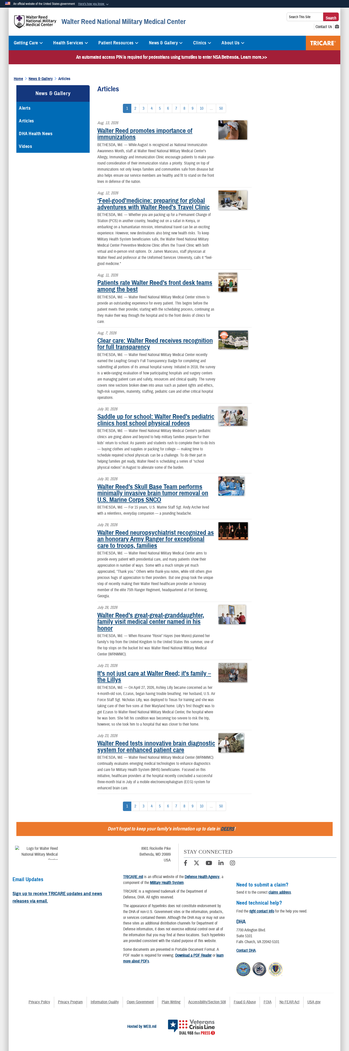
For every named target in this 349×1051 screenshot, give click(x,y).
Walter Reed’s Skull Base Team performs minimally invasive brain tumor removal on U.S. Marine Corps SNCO (152, 493)
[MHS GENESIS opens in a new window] (337, 26)
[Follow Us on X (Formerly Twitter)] (196, 863)
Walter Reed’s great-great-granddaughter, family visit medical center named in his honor (150, 621)
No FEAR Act (289, 1002)
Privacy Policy (39, 1002)
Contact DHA (246, 950)
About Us (230, 43)
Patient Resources (116, 43)
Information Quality (105, 1002)
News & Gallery (163, 43)
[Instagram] (232, 863)
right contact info (261, 911)
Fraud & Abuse (245, 1002)
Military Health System (167, 882)
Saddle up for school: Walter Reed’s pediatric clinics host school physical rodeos (155, 419)
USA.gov (314, 1002)
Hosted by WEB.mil (141, 1026)
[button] (94, 4)
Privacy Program (70, 1002)
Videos (25, 146)
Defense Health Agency (202, 876)
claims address (280, 892)
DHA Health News (35, 133)
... (211, 108)
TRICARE (323, 43)
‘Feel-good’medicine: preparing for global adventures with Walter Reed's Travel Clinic (153, 203)
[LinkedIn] (221, 863)
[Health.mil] (259, 968)
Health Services (68, 43)
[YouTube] (209, 863)
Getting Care (26, 43)
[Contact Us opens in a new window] (324, 26)
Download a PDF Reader (193, 955)
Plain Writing (171, 1002)
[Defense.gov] (243, 968)
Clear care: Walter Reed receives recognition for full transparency (155, 343)
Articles (26, 121)
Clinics (199, 43)
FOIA (268, 1002)
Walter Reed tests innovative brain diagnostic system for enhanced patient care (156, 746)
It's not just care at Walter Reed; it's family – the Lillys (154, 676)
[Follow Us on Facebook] (185, 863)
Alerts (24, 108)
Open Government (140, 1002)
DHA (241, 921)
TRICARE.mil (133, 876)
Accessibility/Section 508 (207, 1002)
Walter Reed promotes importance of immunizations (144, 133)
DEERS (227, 829)
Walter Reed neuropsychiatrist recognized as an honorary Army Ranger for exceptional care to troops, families (155, 539)
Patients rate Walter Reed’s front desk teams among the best (154, 285)
